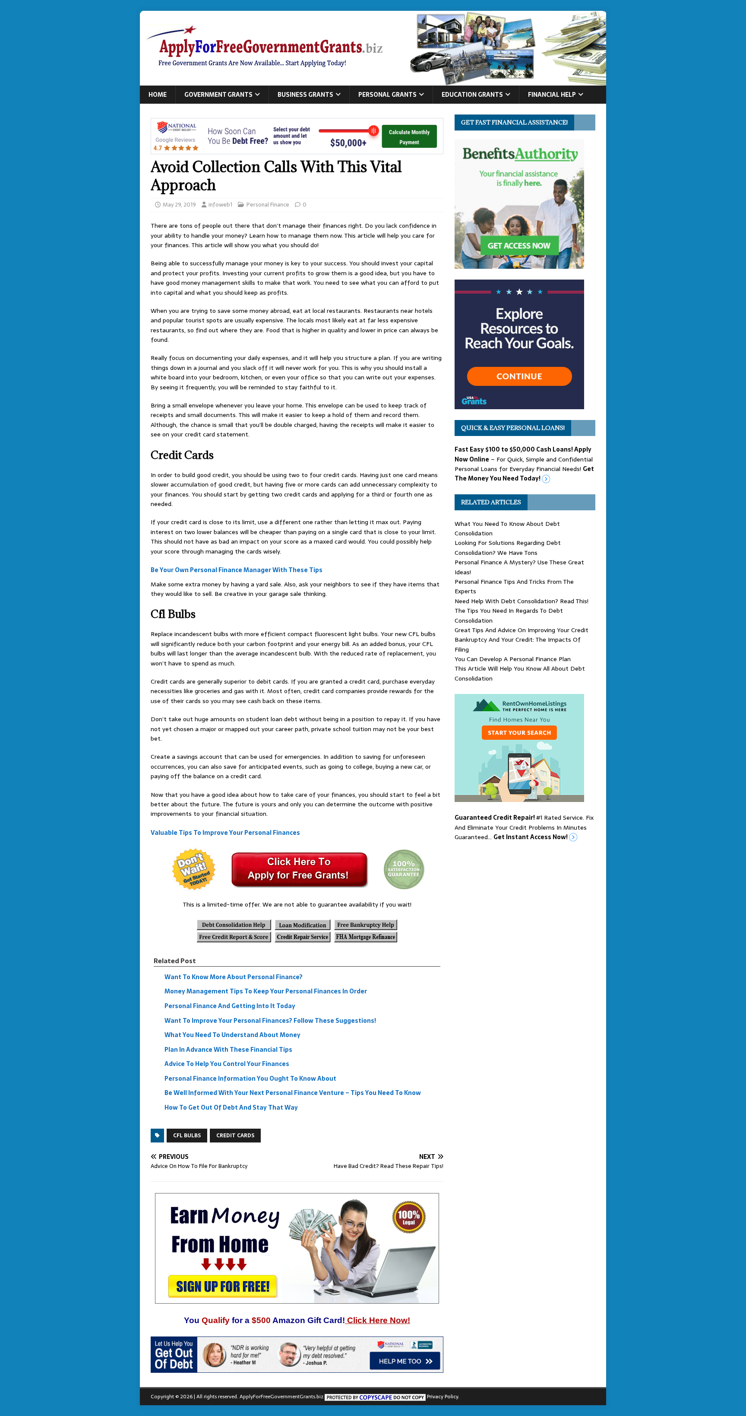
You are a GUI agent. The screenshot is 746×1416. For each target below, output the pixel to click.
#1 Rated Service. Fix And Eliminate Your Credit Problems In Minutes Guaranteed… (524, 827)
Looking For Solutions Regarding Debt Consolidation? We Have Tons (508, 547)
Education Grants (472, 94)
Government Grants (218, 94)
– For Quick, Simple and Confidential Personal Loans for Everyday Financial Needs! (524, 464)
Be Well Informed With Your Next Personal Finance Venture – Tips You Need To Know (292, 1093)
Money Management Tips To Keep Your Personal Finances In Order (265, 991)
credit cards (235, 1135)
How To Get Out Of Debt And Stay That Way (231, 1107)
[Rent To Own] (519, 797)
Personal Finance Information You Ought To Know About (250, 1078)
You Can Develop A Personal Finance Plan (513, 659)
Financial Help (552, 94)
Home (158, 94)
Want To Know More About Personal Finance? (233, 977)
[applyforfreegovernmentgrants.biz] (373, 81)
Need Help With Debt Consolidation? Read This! (521, 601)
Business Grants (305, 94)
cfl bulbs (187, 1135)
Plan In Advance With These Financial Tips (228, 1049)
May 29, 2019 (179, 204)
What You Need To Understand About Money (232, 1035)
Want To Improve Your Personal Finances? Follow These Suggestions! (270, 1020)
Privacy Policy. (443, 1396)
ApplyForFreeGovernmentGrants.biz (281, 1396)
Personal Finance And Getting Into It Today (229, 1006)
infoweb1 (220, 204)
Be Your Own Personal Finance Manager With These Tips (236, 570)
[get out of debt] (297, 1368)
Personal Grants (387, 94)
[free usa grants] (519, 404)
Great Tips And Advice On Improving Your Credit (521, 630)
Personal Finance (268, 204)
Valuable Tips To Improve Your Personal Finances (225, 832)
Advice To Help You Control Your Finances (226, 1064)
